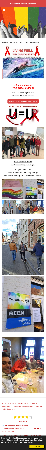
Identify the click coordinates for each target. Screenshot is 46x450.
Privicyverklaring (18, 406)
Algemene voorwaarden (33, 406)
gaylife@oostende (24, 169)
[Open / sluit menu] (3, 10)
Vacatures (5, 403)
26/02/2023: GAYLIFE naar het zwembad (24, 42)
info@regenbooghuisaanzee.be (13, 428)
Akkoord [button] (37, 447)
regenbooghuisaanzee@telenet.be (16, 426)
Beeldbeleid (6, 406)
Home (4, 42)
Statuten (33, 403)
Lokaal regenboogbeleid (20, 403)
